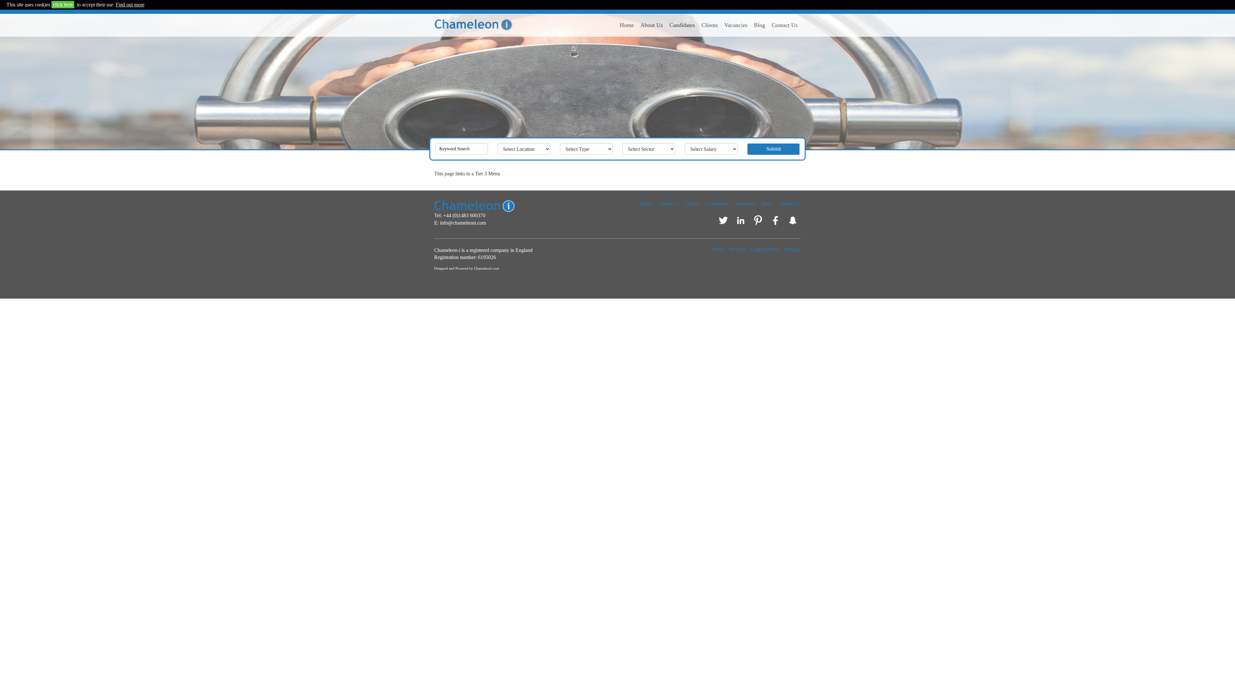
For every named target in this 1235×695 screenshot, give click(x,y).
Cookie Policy (764, 249)
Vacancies (735, 25)
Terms (718, 249)
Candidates (682, 25)
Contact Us (785, 25)
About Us (651, 25)
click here (63, 4)
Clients (709, 25)
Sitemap (792, 249)
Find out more (130, 4)
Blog (759, 25)
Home (627, 25)
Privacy (737, 249)
